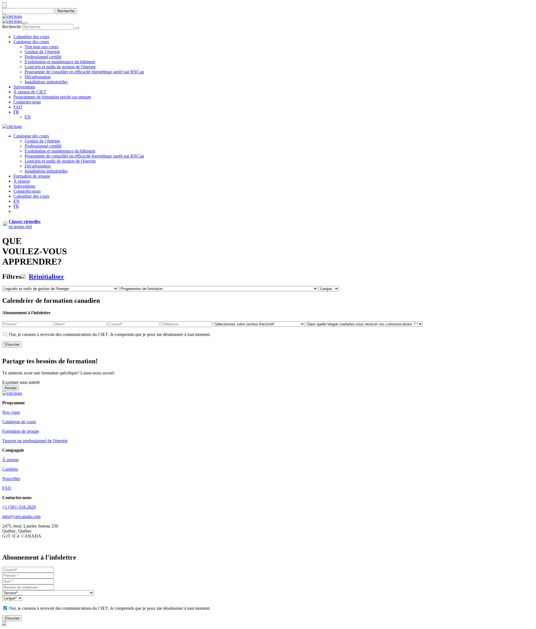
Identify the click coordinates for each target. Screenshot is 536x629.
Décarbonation (38, 166)
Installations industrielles (46, 171)
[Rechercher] (77, 28)
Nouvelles (11, 478)
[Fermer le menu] (25, 23)
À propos (21, 181)
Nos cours (11, 412)
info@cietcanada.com (21, 516)
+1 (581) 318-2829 (19, 507)
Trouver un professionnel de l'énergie (35, 440)
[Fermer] (4, 5)
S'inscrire (11, 344)
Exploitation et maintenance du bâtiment (60, 151)
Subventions (24, 186)
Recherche (66, 11)
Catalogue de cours (19, 421)
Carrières (10, 469)
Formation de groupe (31, 176)
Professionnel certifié (43, 146)
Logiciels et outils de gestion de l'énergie (60, 161)
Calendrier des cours (31, 196)
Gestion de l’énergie (42, 141)
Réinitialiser (46, 276)
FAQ (6, 488)
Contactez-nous (27, 191)
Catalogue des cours (31, 136)
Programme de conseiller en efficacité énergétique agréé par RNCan (84, 156)
